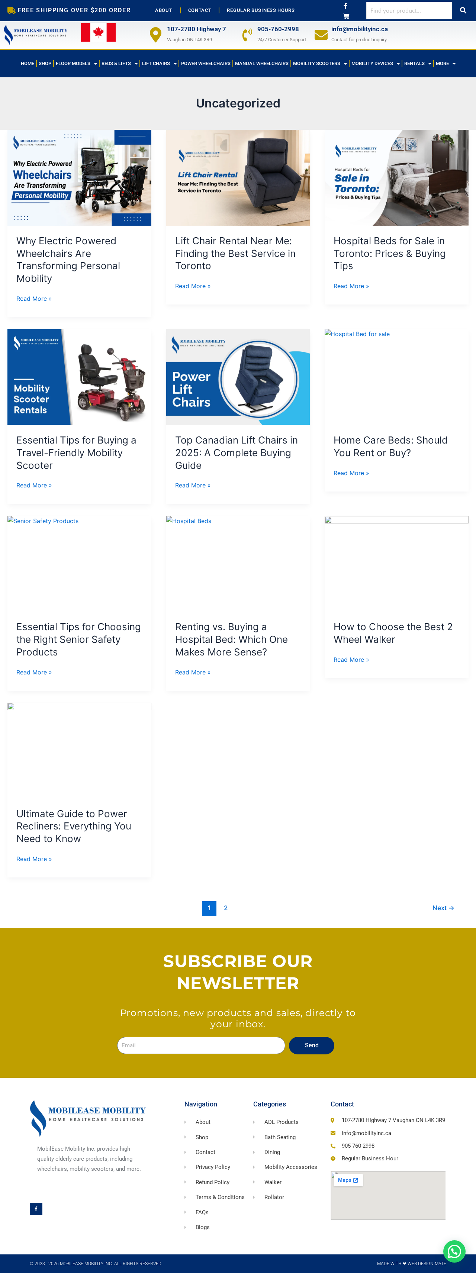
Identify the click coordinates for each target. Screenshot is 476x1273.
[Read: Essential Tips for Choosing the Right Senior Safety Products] (79, 564)
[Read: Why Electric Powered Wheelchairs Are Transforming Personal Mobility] (79, 178)
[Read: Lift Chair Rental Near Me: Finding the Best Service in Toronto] (238, 178)
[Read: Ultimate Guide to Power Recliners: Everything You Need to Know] (79, 751)
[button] (454, 1251)
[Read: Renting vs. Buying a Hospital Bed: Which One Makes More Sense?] (238, 564)
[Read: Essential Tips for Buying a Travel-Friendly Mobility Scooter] (79, 377)
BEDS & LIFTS (116, 63)
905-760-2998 (278, 29)
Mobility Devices (372, 63)
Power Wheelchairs (206, 63)
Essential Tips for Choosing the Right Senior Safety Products (78, 639)
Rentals (414, 63)
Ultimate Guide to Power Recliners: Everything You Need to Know (73, 826)
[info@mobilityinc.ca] (321, 34)
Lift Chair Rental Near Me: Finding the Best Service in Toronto (235, 253)
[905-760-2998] (247, 34)
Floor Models (73, 63)
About (164, 10)
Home (27, 63)
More (442, 63)
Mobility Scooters (316, 63)
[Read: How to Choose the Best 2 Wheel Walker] (397, 564)
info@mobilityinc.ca (359, 29)
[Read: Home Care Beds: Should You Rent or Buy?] (397, 377)
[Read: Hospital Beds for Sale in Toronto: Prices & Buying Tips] (397, 178)
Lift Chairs (156, 63)
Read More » (34, 298)
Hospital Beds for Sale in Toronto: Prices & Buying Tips (390, 253)
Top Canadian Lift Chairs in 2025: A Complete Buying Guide (236, 452)
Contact (200, 10)
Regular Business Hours (261, 10)
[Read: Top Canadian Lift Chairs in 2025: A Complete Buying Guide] (238, 377)
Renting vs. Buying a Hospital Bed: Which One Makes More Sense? (231, 639)
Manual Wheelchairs (262, 63)
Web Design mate (427, 1263)
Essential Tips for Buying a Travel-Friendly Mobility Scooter (76, 452)
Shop (45, 63)
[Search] (463, 10)
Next (443, 908)
